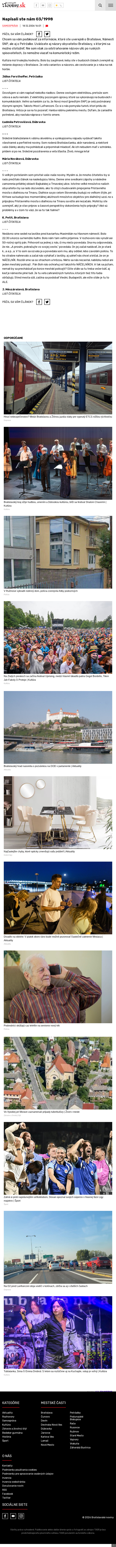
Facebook (7, 1493)
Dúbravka (46, 1428)
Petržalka (75, 1412)
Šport (5, 1440)
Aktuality (7, 1412)
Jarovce (45, 1432)
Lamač (44, 1440)
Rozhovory (8, 1416)
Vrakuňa (74, 1443)
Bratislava (46, 1412)
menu (110, 5)
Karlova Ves (47, 1436)
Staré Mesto (77, 1435)
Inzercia (6, 1477)
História (6, 1436)
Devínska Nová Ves (51, 1424)
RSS (4, 1489)
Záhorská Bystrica (80, 1447)
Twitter (6, 1497)
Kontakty (7, 1465)
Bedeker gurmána (12, 1432)
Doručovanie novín (13, 1485)
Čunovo (45, 1416)
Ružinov (74, 1431)
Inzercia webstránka (13, 1481)
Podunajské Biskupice (76, 1418)
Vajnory (74, 1439)
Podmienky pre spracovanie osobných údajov (27, 1473)
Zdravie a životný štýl (14, 1428)
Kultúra (6, 1424)
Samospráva (10, 25)
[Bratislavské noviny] (15, 5)
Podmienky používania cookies (19, 1469)
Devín (44, 1420)
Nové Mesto (47, 1444)
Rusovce (75, 1427)
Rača (73, 1423)
